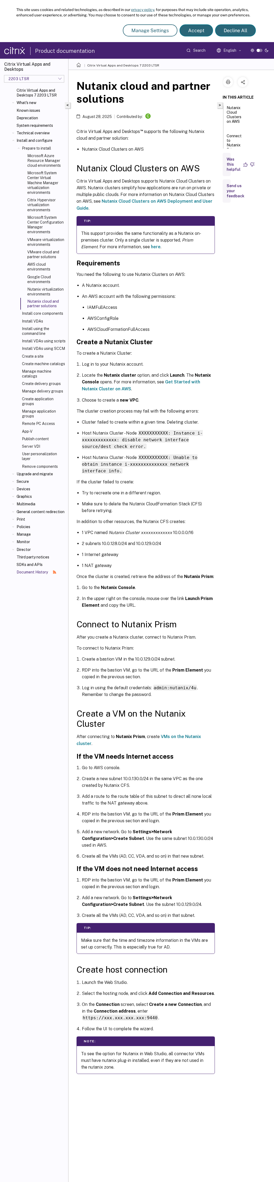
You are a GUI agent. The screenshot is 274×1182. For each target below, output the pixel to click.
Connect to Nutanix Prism (234, 143)
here (156, 246)
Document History (33, 572)
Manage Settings (150, 30)
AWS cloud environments (38, 266)
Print (21, 519)
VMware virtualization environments (45, 242)
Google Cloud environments (39, 279)
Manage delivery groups (42, 391)
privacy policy (142, 10)
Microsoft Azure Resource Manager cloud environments (44, 161)
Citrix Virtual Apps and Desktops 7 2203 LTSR (37, 92)
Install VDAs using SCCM (43, 348)
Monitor (23, 542)
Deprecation (27, 118)
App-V (27, 431)
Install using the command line (35, 331)
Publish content (35, 439)
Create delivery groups (41, 383)
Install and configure (34, 140)
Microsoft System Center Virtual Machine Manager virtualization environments (42, 183)
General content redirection (40, 512)
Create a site (33, 356)
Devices (23, 489)
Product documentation (65, 51)
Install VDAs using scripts (44, 341)
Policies (23, 527)
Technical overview (33, 133)
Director (24, 549)
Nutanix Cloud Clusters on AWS (234, 115)
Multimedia (26, 504)
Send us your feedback (235, 191)
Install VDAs (32, 321)
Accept (196, 30)
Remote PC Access (38, 423)
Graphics (24, 496)
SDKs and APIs (30, 564)
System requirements (35, 125)
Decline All (235, 30)
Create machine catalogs (43, 364)
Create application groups (38, 401)
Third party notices (33, 557)
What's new (26, 103)
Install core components (42, 313)
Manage (24, 534)
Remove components (40, 466)
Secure (23, 481)
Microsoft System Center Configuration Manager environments (45, 224)
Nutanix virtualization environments (45, 291)
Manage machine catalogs (36, 373)
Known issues (28, 110)
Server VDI (31, 446)
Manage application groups (39, 413)
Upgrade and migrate (35, 474)
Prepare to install (36, 148)
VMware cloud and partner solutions (43, 254)
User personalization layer (39, 456)
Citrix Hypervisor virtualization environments (41, 205)
